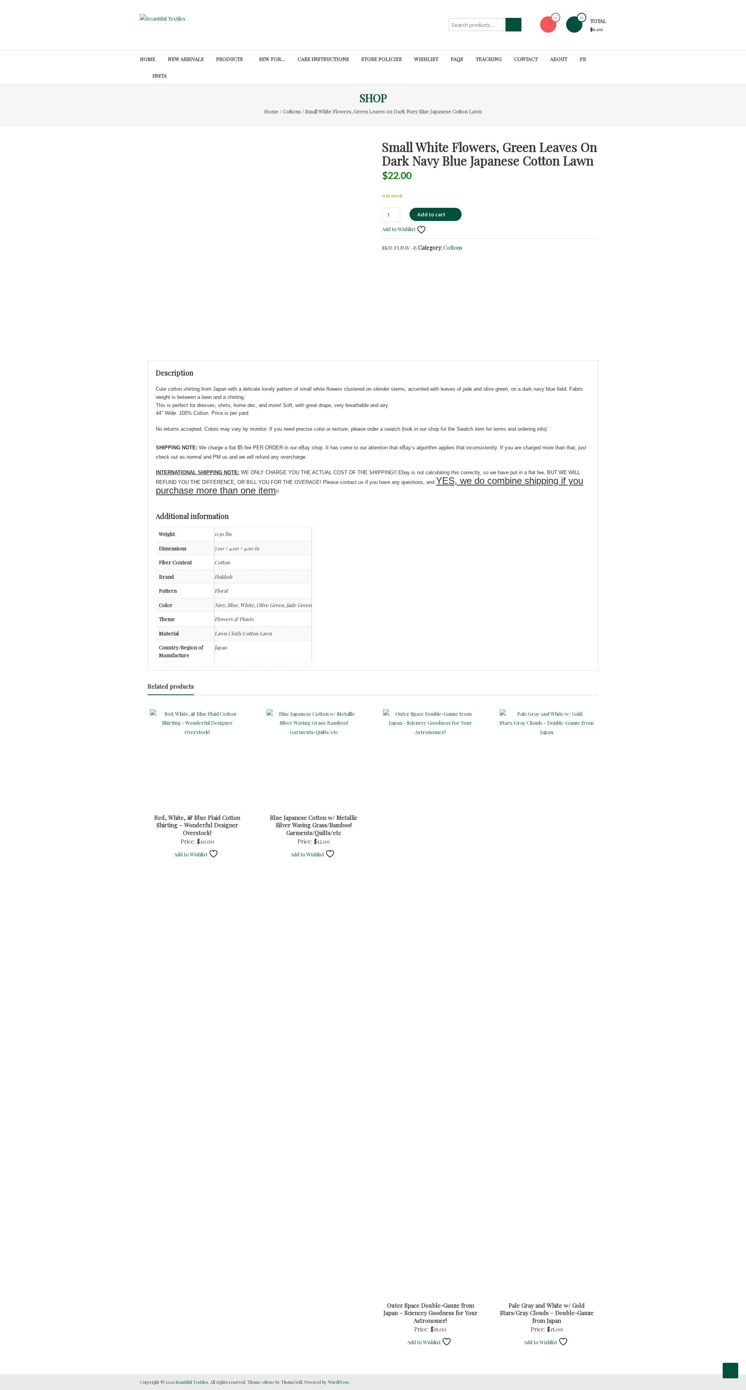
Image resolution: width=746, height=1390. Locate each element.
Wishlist (426, 59)
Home (147, 59)
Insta (159, 75)
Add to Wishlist (399, 229)
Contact (526, 59)
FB (583, 59)
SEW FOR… (272, 59)
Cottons (292, 111)
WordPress (338, 1382)
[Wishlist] (548, 24)
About (558, 59)
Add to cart (431, 214)
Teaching (489, 59)
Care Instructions (323, 59)
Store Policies (381, 59)
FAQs (457, 59)
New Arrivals (186, 59)
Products (229, 59)
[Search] (513, 24)
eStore (268, 1382)
